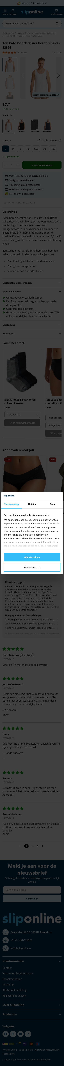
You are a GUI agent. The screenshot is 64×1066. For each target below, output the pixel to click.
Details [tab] (32, 504)
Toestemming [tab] (11, 504)
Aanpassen (30, 567)
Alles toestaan (32, 557)
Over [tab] (52, 504)
